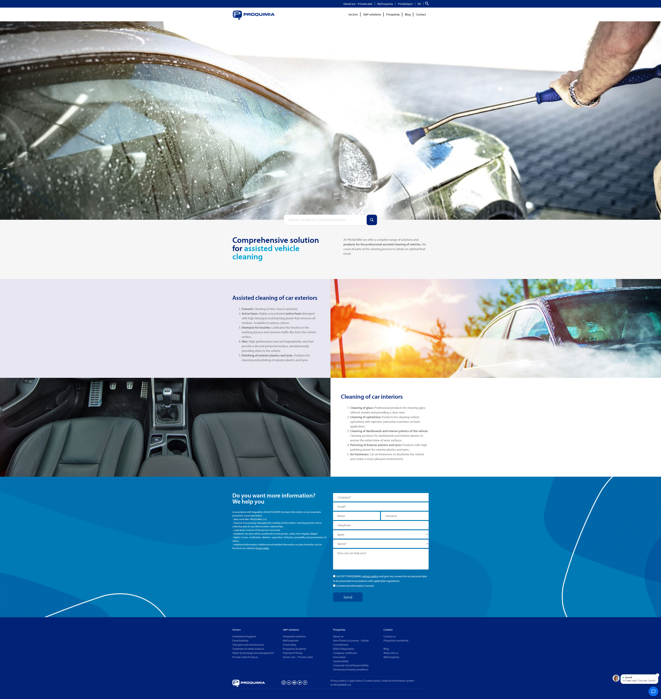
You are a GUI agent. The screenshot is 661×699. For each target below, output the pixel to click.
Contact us (390, 636)
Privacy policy (262, 548)
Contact (421, 14)
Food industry (240, 640)
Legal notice (355, 680)
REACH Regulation (343, 648)
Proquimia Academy (294, 648)
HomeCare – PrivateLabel (357, 3)
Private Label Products (245, 657)
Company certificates (345, 653)
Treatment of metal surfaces (248, 648)
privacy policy (371, 576)
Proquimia (393, 14)
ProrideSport (405, 3)
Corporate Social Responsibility (351, 665)
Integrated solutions (294, 636)
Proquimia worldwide (396, 640)
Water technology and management (253, 653)
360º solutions (372, 14)
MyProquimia (385, 3)
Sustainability (341, 661)
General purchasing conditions (350, 669)
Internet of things (293, 653)
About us (338, 636)
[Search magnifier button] (372, 220)
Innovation (339, 657)
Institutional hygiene (244, 636)
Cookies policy (373, 680)
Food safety (289, 644)
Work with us (391, 653)
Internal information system (398, 680)
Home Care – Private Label (298, 657)
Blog (408, 14)
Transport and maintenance (248, 644)
